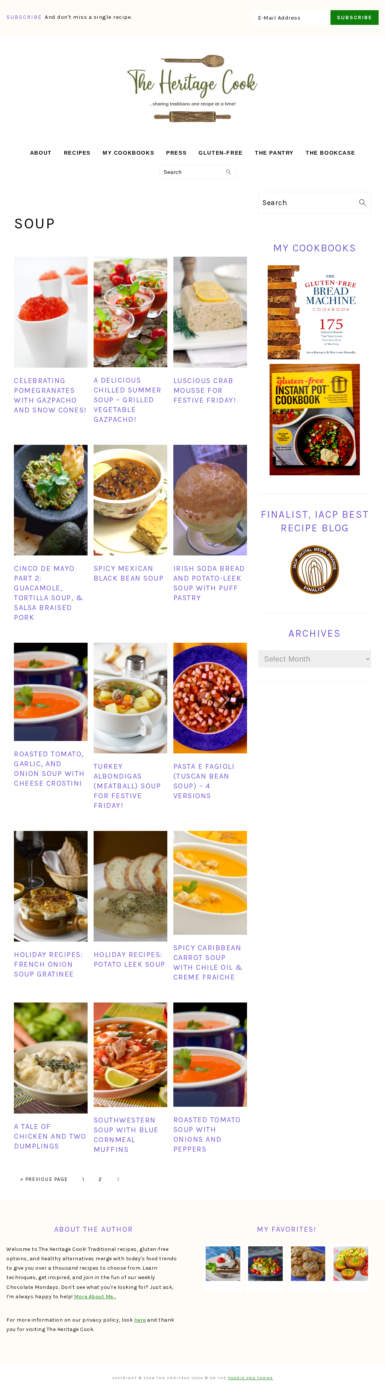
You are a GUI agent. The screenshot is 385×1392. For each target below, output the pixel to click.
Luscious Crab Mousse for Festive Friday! (204, 390)
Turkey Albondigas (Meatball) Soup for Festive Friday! (127, 786)
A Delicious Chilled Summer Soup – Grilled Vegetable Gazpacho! (128, 400)
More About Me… (95, 1296)
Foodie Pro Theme (250, 1378)
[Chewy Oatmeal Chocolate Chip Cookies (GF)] (308, 1263)
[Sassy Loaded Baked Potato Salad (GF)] (265, 1263)
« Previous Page (44, 1179)
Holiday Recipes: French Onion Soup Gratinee (48, 964)
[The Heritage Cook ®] (192, 126)
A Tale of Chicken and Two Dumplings (50, 1136)
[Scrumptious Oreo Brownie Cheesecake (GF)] (223, 1263)
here (140, 1320)
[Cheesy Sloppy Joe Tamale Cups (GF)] (350, 1263)
